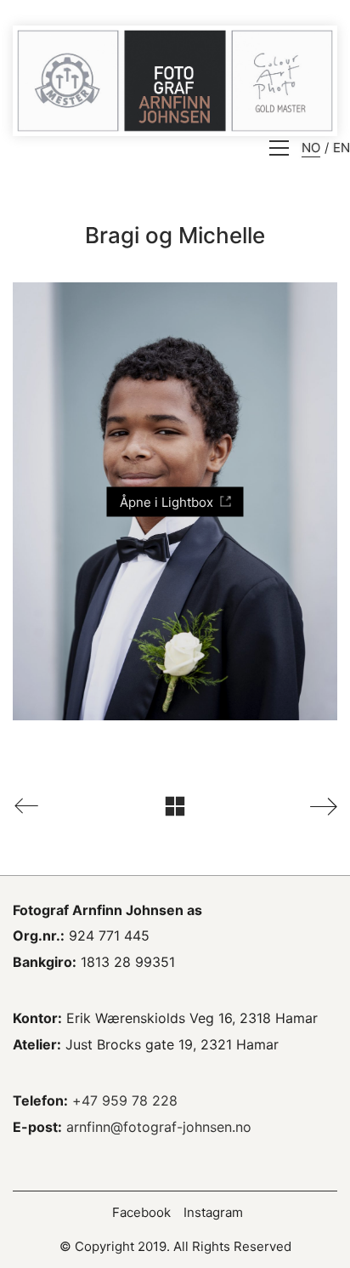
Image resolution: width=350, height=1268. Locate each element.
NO (311, 147)
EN (341, 147)
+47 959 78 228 (125, 1100)
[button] (279, 148)
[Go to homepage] (175, 81)
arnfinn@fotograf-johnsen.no (158, 1126)
